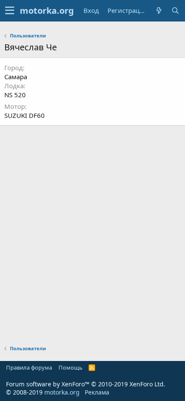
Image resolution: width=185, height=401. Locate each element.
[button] (10, 11)
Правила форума (29, 367)
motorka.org (62, 392)
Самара (15, 76)
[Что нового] (159, 11)
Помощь (71, 367)
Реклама (97, 392)
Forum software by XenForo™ (85, 384)
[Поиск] (175, 11)
